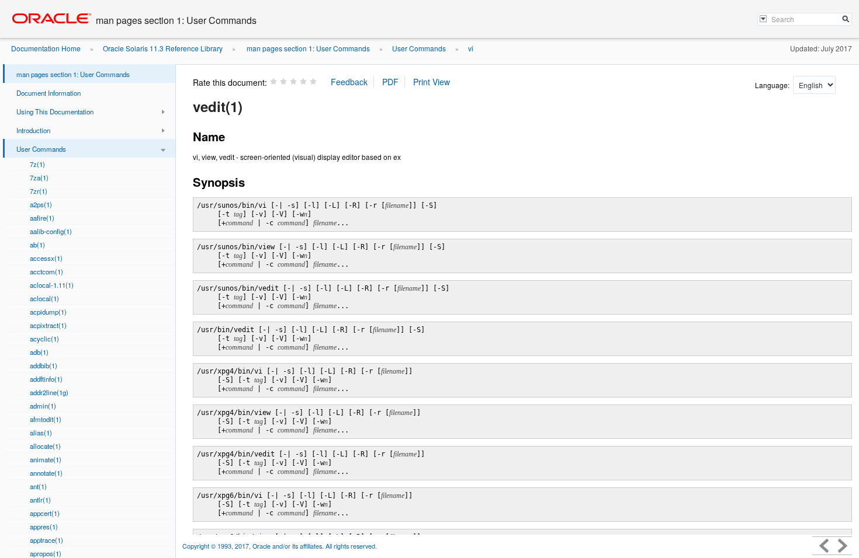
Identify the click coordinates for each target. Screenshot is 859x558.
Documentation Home (46, 48)
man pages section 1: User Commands (307, 48)
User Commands (419, 48)
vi (470, 48)
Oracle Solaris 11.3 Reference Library (163, 48)
